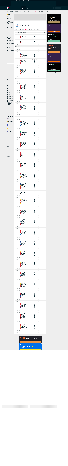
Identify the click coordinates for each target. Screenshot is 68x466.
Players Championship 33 (10, 99)
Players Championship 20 (10, 73)
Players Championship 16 (10, 65)
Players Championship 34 (10, 101)
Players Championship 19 (10, 71)
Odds (20, 29)
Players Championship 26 (10, 85)
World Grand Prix (9, 21)
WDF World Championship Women (10, 114)
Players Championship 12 (10, 57)
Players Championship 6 (10, 47)
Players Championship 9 (10, 51)
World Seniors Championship (9, 32)
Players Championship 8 (10, 50)
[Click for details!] (30, 37)
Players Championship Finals (10, 23)
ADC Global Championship (9, 106)
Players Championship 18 (10, 69)
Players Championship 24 (10, 81)
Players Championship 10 (10, 53)
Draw (34, 29)
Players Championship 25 (10, 83)
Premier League (9, 18)
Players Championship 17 (10, 67)
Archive (37, 29)
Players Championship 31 (10, 95)
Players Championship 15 (10, 63)
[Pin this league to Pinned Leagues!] (31, 25)
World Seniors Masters (10, 36)
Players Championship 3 (10, 43)
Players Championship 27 (10, 87)
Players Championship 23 (10, 79)
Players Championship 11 (10, 55)
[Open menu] (60, 8)
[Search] (53, 8)
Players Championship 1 (10, 40)
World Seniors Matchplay (9, 34)
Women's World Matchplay (9, 112)
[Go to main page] (12, 8)
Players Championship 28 (10, 89)
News (23, 29)
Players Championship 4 (10, 44)
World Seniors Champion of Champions (9, 38)
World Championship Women (10, 110)
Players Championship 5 (10, 46)
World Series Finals (9, 27)
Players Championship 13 (10, 59)
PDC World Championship (9, 17)
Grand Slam (8, 24)
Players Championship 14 (10, 61)
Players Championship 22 (10, 77)
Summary (16, 29)
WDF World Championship (9, 30)
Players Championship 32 (10, 97)
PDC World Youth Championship (9, 103)
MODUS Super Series (10, 104)
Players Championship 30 (10, 93)
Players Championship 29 (10, 91)
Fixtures (30, 29)
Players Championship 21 (10, 75)
